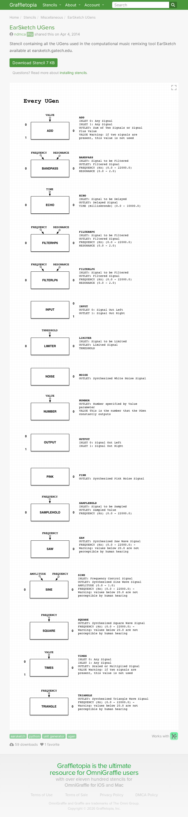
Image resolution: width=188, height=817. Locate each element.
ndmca (20, 34)
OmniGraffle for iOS (85, 785)
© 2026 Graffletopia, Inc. (94, 808)
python (34, 736)
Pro (30, 34)
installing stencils (73, 73)
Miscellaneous (52, 17)
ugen (71, 736)
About (71, 4)
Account (92, 4)
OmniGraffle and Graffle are (94, 803)
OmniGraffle (103, 772)
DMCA (146, 795)
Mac (119, 785)
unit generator (54, 736)
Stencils (30, 17)
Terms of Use (42, 795)
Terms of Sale (76, 795)
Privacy (111, 795)
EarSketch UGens (81, 17)
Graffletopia (23, 5)
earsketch (18, 736)
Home (14, 17)
